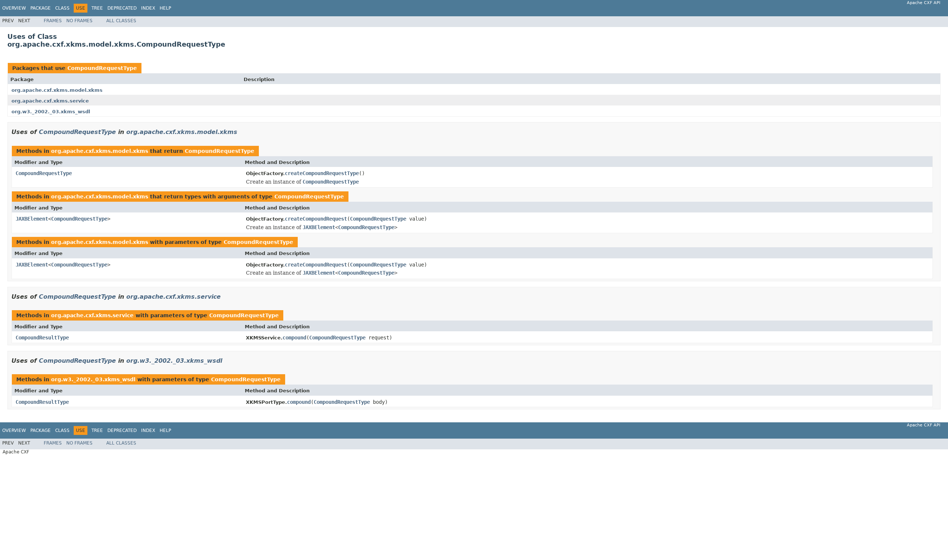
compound (294, 338)
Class (62, 8)
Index (148, 8)
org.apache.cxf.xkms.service (50, 101)
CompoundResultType (42, 338)
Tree (97, 8)
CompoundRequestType (102, 68)
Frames (53, 20)
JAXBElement (32, 219)
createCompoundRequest (316, 219)
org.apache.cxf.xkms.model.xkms (57, 90)
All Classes (121, 20)
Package (40, 8)
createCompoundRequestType (322, 173)
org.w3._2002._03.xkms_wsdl (50, 111)
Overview (14, 8)
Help (165, 8)
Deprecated (122, 8)
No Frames (79, 20)
